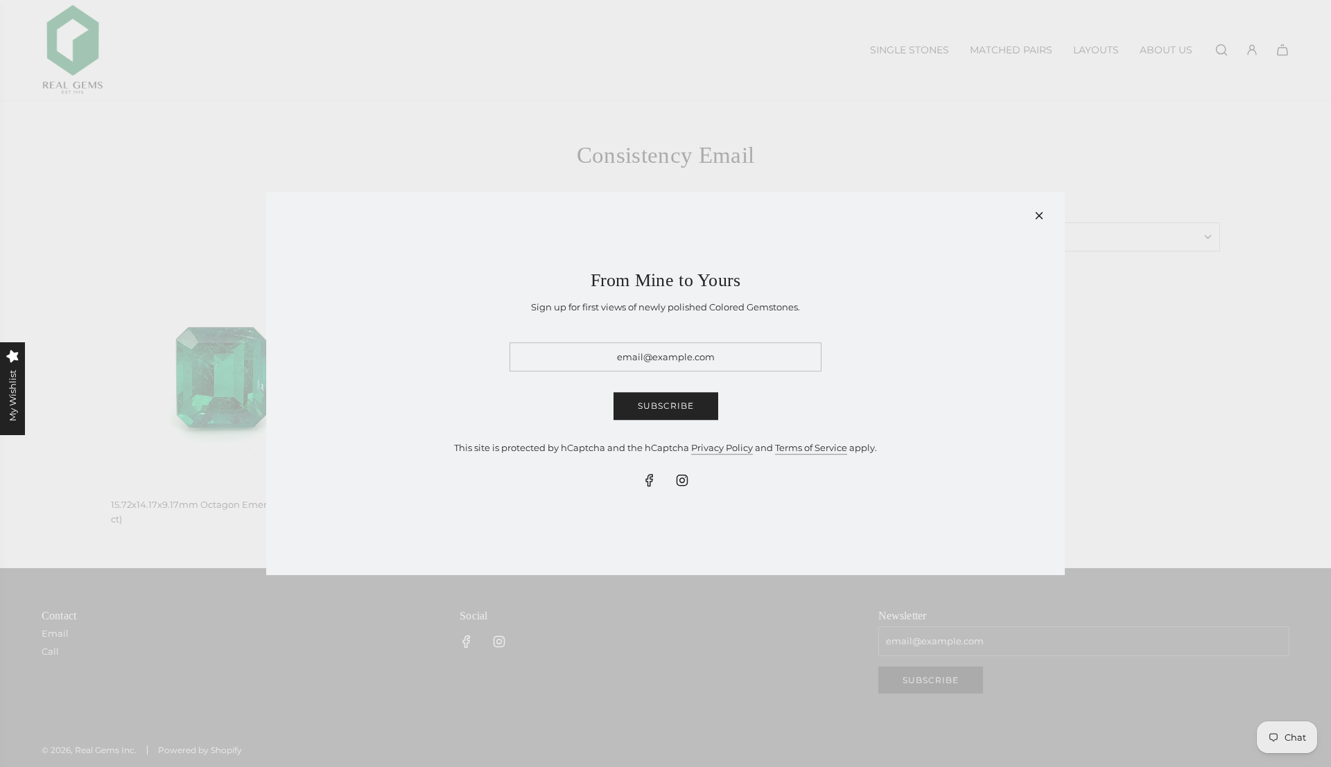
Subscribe (666, 406)
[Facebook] (649, 481)
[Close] (1039, 215)
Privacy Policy (722, 447)
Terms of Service (811, 447)
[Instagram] (682, 481)
